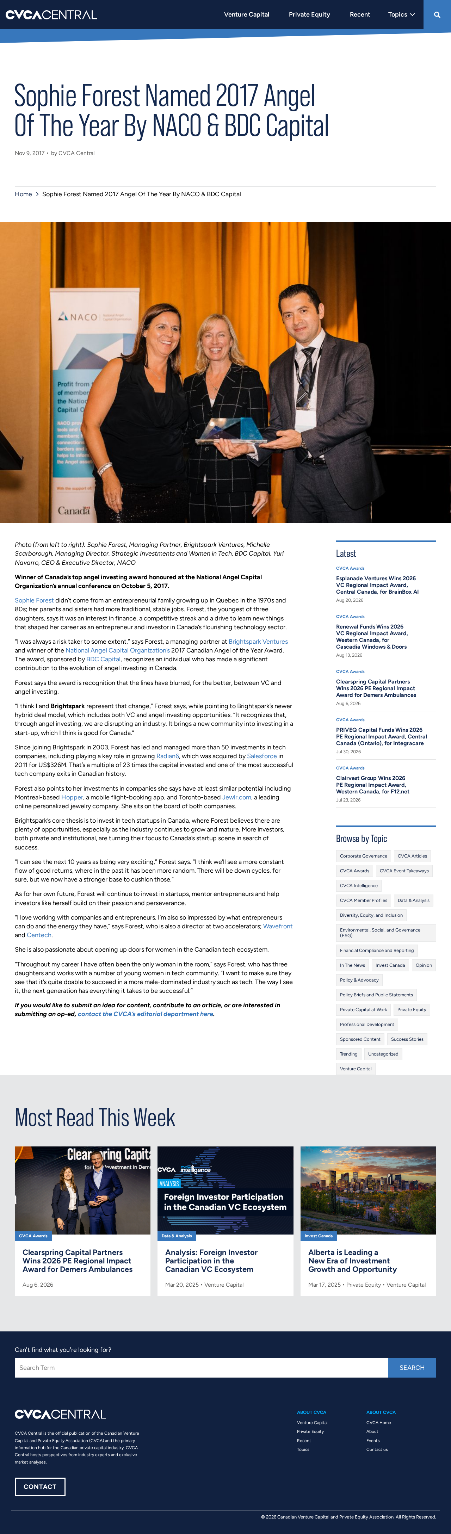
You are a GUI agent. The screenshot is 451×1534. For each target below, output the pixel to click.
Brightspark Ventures (258, 641)
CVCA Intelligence (359, 885)
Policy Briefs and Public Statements (376, 994)
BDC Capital (103, 659)
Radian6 (167, 756)
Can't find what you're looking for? (63, 1350)
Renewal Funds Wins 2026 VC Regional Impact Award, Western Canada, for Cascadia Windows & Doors (372, 636)
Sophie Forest (34, 600)
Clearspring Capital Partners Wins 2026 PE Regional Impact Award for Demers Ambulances (376, 688)
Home (23, 194)
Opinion (424, 965)
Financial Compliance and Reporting (377, 950)
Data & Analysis (414, 900)
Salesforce (262, 756)
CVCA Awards (350, 568)
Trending (349, 1054)
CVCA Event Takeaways (404, 870)
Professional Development (367, 1024)
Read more (82, 1221)
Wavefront (278, 926)
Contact (40, 1487)
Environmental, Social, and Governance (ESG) (380, 932)
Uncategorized (383, 1054)
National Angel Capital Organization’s (118, 650)
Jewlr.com (236, 797)
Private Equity (411, 1009)
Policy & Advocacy (359, 980)
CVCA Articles (412, 856)
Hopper (72, 797)
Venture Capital (356, 1068)
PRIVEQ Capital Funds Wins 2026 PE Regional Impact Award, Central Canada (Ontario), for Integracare (381, 736)
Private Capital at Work (363, 1009)
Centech (39, 935)
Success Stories (407, 1039)
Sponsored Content (360, 1039)
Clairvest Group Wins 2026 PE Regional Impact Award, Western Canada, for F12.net (372, 785)
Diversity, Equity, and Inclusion (371, 915)
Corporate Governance (363, 856)
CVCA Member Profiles (363, 900)
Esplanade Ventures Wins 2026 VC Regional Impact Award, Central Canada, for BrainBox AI (377, 585)
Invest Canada (390, 965)
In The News (352, 965)
